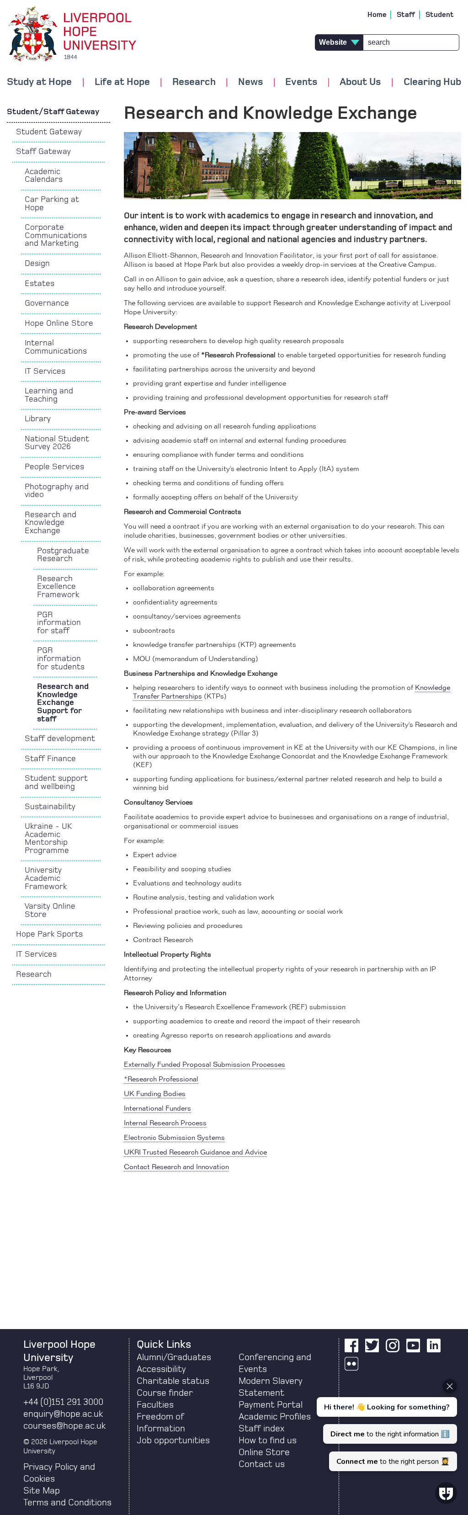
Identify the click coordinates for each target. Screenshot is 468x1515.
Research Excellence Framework (58, 587)
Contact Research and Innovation (176, 1167)
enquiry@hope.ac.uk (63, 1414)
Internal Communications (56, 347)
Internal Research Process (165, 1123)
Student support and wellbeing (56, 782)
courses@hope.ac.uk (64, 1425)
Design (37, 264)
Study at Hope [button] (39, 82)
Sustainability (50, 807)
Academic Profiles (275, 1416)
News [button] (250, 82)
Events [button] (301, 82)
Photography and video (57, 491)
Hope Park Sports (49, 934)
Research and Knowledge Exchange (50, 523)
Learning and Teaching (49, 395)
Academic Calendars (44, 176)
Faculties (155, 1404)
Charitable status (173, 1381)
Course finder (165, 1393)
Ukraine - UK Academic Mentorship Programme (48, 838)
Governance (47, 303)
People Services (54, 467)
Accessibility (161, 1369)
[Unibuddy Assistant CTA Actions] (385, 1425)
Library (38, 419)
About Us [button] (360, 82)
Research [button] (194, 82)
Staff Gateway (43, 152)
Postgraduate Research (63, 555)
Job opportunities (173, 1440)
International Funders (157, 1108)
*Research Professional (161, 1079)
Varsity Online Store (50, 910)
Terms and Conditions (67, 1502)
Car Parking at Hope (52, 204)
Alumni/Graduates (174, 1357)
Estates (39, 284)
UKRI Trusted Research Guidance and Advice (195, 1152)
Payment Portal (271, 1404)
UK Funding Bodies (155, 1094)
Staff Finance (50, 759)
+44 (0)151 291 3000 (63, 1402)
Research (34, 974)
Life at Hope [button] (122, 82)
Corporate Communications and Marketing (56, 235)
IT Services (45, 371)
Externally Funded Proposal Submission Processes (204, 1065)
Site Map (41, 1490)
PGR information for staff (59, 623)
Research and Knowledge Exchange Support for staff (63, 703)
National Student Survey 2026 (57, 443)
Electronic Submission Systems (174, 1138)
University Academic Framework (46, 878)
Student (439, 14)
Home (377, 14)
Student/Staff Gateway (54, 112)
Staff (406, 14)
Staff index (261, 1428)
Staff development (60, 739)
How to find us (268, 1440)
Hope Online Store (59, 323)
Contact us (262, 1464)
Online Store (264, 1452)
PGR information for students (61, 658)
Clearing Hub (432, 82)
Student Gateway (49, 132)
